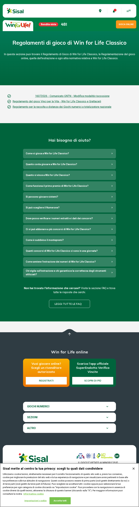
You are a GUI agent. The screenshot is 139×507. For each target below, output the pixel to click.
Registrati (46, 380)
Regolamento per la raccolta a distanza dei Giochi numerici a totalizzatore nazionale (62, 106)
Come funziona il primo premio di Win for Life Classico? (57, 186)
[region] (69, 485)
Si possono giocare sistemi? (42, 196)
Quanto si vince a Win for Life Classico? (48, 175)
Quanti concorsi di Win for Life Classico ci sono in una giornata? (62, 251)
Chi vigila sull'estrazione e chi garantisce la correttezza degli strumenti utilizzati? (66, 272)
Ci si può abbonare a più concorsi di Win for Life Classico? (58, 229)
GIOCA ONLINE (126, 24)
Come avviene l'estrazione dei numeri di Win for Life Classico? (61, 261)
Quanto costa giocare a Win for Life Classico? (51, 164)
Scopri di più (92, 380)
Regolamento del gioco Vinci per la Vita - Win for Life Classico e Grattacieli (57, 101)
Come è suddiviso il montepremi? (45, 240)
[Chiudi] (133, 468)
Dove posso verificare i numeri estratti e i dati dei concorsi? (59, 218)
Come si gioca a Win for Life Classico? (47, 153)
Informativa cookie (33, 494)
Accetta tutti (60, 500)
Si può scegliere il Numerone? (42, 207)
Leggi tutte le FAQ (68, 304)
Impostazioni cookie (35, 500)
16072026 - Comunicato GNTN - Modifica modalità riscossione (72, 96)
